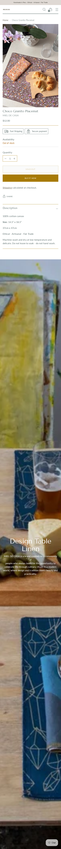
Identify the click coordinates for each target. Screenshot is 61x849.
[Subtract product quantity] (14, 158)
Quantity (7, 152)
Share (10, 196)
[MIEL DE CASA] (6, 9)
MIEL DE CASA (11, 115)
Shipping (7, 187)
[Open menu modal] (57, 9)
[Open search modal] (44, 9)
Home (5, 20)
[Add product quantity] (5, 158)
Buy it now (30, 178)
